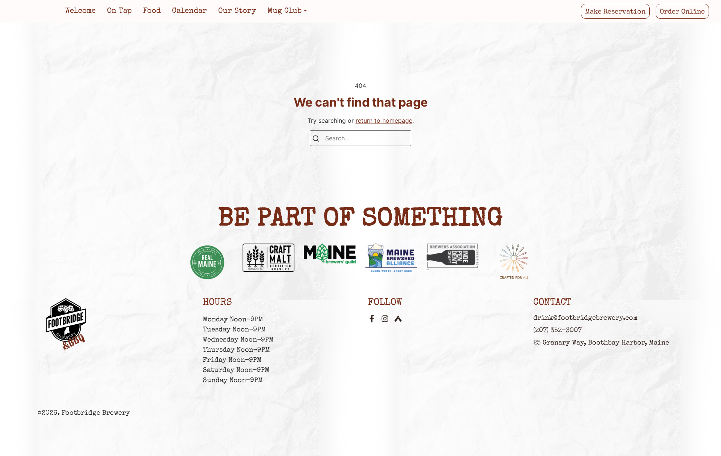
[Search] (315, 139)
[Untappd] (398, 318)
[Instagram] (385, 318)
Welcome (80, 11)
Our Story (237, 11)
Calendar (189, 11)
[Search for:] (360, 138)
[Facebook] (372, 318)
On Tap (119, 11)
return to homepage (384, 120)
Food (152, 11)
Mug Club (284, 11)
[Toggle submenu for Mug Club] (305, 11)
